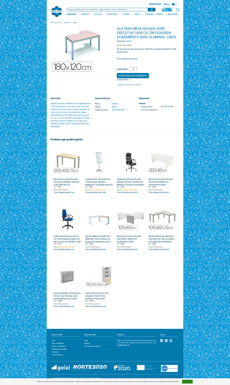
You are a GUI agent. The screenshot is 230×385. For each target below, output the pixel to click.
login (135, 59)
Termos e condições (59, 346)
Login (86, 340)
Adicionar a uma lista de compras (129, 85)
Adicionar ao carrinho (133, 75)
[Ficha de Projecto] (164, 4)
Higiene (126, 14)
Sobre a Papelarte (58, 343)
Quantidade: (122, 69)
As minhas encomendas (92, 346)
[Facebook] (161, 340)
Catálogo (71, 14)
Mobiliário (173, 14)
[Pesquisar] (151, 9)
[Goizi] (61, 367)
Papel (137, 14)
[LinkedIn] (166, 340)
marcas (85, 14)
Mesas (75, 22)
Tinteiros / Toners (154, 14)
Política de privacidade (59, 349)
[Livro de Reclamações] (169, 368)
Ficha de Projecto (57, 355)
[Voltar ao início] (57, 11)
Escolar (98, 14)
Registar (87, 343)
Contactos (55, 352)
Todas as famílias (56, 22)
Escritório (112, 14)
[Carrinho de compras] (177, 9)
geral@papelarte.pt (123, 345)
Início (53, 340)
